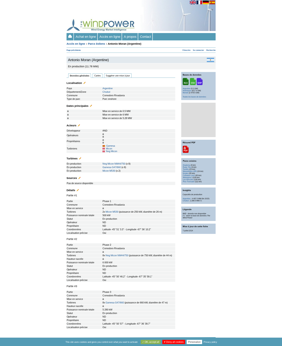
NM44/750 (119, 163)
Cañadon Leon (189, 175)
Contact (145, 36)
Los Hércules (188, 180)
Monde (185, 93)
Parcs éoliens (96, 43)
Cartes (97, 75)
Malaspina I (187, 177)
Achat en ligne (86, 36)
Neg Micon (111, 151)
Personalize (194, 342)
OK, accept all (151, 342)
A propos (130, 36)
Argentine (108, 88)
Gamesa (110, 146)
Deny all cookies (175, 342)
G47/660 (116, 167)
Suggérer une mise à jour (118, 75)
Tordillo (186, 169)
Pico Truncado (188, 182)
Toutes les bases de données (194, 97)
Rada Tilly (187, 167)
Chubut (106, 92)
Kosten (185, 173)
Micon (109, 148)
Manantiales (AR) (190, 171)
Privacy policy (210, 342)
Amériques (187, 91)
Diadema (186, 165)
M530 (112, 171)
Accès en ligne (110, 36)
